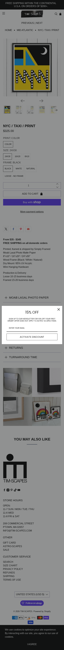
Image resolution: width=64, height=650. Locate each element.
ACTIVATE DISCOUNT (32, 337)
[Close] (58, 309)
